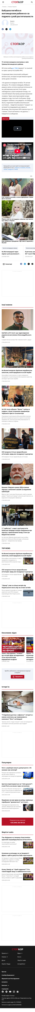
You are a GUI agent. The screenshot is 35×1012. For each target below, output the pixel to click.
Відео (19, 953)
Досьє (3, 960)
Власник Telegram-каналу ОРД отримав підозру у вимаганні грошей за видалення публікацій (16, 489)
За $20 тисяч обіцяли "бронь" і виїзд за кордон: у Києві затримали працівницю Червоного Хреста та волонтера (16, 411)
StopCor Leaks (7, 832)
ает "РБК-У (15, 68)
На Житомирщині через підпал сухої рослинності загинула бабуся (10, 254)
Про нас (4, 972)
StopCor (12, 21)
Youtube (28, 168)
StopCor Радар (6, 964)
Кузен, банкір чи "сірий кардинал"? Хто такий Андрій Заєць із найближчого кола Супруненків (16, 871)
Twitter (5, 169)
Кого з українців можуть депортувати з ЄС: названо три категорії (17, 769)
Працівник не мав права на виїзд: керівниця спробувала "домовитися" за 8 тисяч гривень (17, 802)
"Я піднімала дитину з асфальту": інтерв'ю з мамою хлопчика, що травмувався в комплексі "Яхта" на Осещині (17, 717)
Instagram (10, 169)
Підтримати (19, 677)
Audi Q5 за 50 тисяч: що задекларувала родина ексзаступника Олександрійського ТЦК (16, 335)
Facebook (22, 168)
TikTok (15, 169)
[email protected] (16, 1005)
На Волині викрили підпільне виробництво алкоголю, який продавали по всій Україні (17, 371)
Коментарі (8, 264)
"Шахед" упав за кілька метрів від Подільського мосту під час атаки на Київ (16, 586)
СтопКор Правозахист (8, 975)
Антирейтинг (21, 964)
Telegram (17, 168)
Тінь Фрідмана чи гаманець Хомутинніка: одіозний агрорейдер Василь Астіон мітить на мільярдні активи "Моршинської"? (17, 839)
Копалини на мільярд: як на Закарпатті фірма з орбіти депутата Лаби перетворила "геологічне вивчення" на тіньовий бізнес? (17, 855)
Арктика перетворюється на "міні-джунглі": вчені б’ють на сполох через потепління (17, 785)
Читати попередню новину (10, 248)
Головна (4, 7)
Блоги (19, 957)
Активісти (4, 982)
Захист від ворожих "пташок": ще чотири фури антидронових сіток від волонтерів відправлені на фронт (13, 656)
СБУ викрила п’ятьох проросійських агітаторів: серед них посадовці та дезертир (17, 453)
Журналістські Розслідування (10, 979)
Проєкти (4, 953)
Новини (4, 957)
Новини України (12, 7)
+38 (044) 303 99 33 (17, 823)
